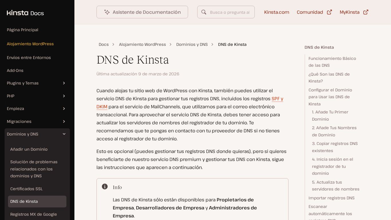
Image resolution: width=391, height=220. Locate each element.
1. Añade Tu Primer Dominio (330, 115)
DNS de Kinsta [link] (232, 44)
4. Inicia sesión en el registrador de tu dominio (332, 166)
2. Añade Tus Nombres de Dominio (334, 131)
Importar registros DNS (332, 198)
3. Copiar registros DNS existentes (335, 147)
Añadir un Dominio (29, 149)
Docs (104, 44)
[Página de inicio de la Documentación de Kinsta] (22, 9)
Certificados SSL (26, 188)
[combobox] (226, 12)
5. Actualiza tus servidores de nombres (336, 185)
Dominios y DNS (192, 44)
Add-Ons (15, 70)
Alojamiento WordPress (30, 43)
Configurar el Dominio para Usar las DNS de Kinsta (330, 97)
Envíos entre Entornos (29, 57)
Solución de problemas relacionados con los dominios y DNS (34, 168)
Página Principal (22, 29)
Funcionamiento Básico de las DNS (332, 62)
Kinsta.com (276, 12)
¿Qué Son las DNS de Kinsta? (329, 77)
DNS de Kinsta (24, 201)
